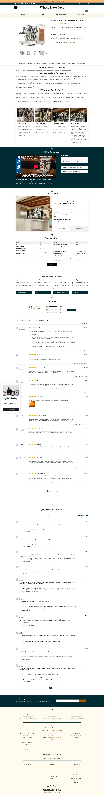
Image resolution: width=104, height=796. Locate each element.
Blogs (52, 772)
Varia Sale (23, 14)
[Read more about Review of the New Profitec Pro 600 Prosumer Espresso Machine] (34, 213)
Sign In (27, 766)
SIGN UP (82, 701)
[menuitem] (27, 767)
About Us (76, 766)
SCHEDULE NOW (11, 409)
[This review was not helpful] (86, 350)
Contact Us (76, 768)
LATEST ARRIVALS (80, 14)
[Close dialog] (19, 385)
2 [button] (53, 687)
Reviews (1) (62, 198)
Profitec (53, 23)
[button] (75, 158)
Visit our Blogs (76, 292)
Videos (52, 774)
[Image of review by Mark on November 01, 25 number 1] (32, 404)
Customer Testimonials (76, 776)
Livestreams (76, 780)
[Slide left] (17, 52)
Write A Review (71, 310)
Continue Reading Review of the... (62, 219)
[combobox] (24, 7)
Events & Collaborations (76, 772)
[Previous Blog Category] (53, 197)
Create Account (27, 768)
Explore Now (81, 15)
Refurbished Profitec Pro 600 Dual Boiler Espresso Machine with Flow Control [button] (47, 359)
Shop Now (23, 15)
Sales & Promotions (52, 766)
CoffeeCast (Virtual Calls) (76, 778)
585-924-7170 (54, 730)
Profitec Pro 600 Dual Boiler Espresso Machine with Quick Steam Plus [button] (46, 482)
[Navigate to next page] (58, 491)
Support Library (49, 737)
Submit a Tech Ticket (57, 737)
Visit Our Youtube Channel (60, 292)
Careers (76, 770)
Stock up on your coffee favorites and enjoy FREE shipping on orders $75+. (52, 1)
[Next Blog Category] (87, 197)
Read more (71, 385)
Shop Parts (38, 292)
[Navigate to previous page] (45, 491)
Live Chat (60, 730)
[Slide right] (47, 52)
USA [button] (16, 4)
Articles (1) (78, 198)
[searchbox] (20, 320)
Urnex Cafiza (38, 656)
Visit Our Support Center (22, 292)
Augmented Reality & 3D (52, 776)
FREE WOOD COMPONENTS (61, 14)
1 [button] (50, 687)
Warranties (52, 768)
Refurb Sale (42, 14)
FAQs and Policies (76, 774)
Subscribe (76, 782)
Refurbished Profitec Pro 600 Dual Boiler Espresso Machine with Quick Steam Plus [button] (48, 388)
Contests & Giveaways (52, 778)
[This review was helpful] (84, 350)
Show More (52, 264)
